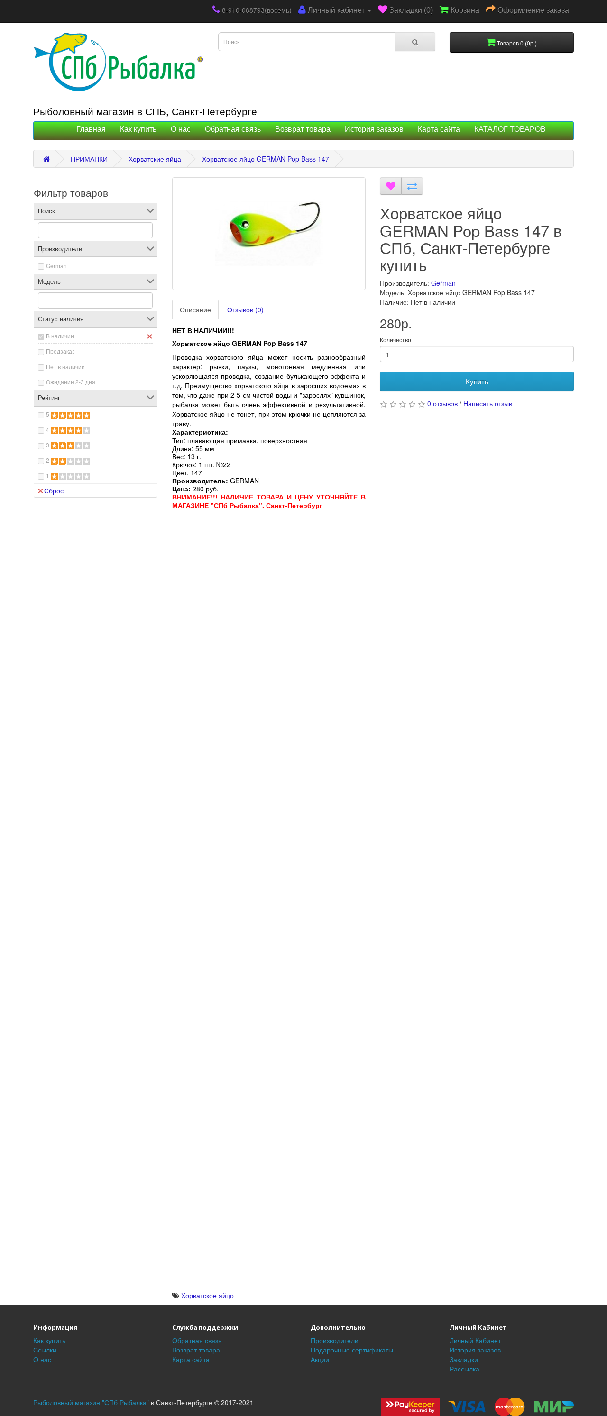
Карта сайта (439, 129)
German (56, 266)
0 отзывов (442, 403)
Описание (195, 309)
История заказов (374, 129)
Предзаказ (60, 351)
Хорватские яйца (155, 158)
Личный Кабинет (475, 1340)
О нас (181, 129)
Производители (335, 1340)
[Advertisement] (269, 575)
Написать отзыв (487, 403)
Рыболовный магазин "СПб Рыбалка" (91, 1402)
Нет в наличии (65, 367)
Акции (320, 1359)
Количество (395, 340)
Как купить (138, 129)
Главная (91, 129)
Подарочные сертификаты (352, 1349)
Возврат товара (303, 129)
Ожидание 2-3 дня (70, 382)
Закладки (464, 1359)
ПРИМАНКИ (89, 158)
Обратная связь (233, 129)
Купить (477, 381)
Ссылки (44, 1349)
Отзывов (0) (245, 309)
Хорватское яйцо (207, 1295)
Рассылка (464, 1368)
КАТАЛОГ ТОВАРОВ (510, 129)
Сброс (54, 490)
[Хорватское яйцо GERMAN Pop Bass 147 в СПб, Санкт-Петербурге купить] (269, 233)
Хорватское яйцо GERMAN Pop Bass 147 (265, 158)
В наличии (60, 336)
